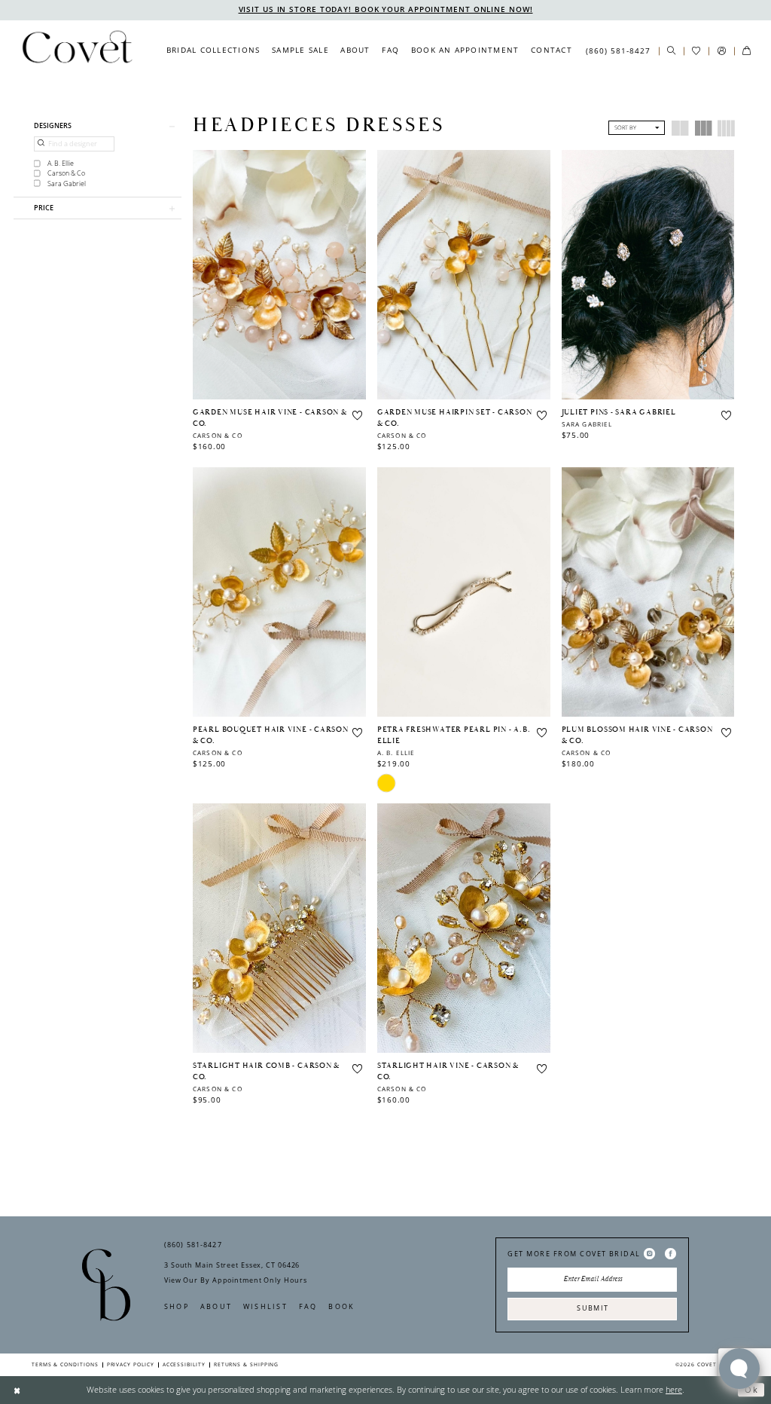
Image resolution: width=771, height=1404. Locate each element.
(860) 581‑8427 (193, 1245)
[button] (721, 51)
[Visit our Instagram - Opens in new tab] (649, 1254)
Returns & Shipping (246, 1364)
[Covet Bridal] (76, 50)
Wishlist (265, 1306)
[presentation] (279, 274)
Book (341, 1306)
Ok (751, 1389)
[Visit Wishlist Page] (696, 51)
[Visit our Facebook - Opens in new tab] (670, 1254)
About (216, 1306)
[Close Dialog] (17, 1389)
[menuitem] (213, 50)
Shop (176, 1306)
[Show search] (671, 51)
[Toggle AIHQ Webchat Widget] (739, 1368)
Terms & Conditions (65, 1364)
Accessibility (184, 1364)
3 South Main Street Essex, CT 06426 (232, 1265)
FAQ (308, 1306)
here (674, 1389)
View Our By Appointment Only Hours (235, 1280)
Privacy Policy (130, 1364)
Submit (592, 1308)
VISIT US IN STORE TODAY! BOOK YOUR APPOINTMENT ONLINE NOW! (386, 9)
